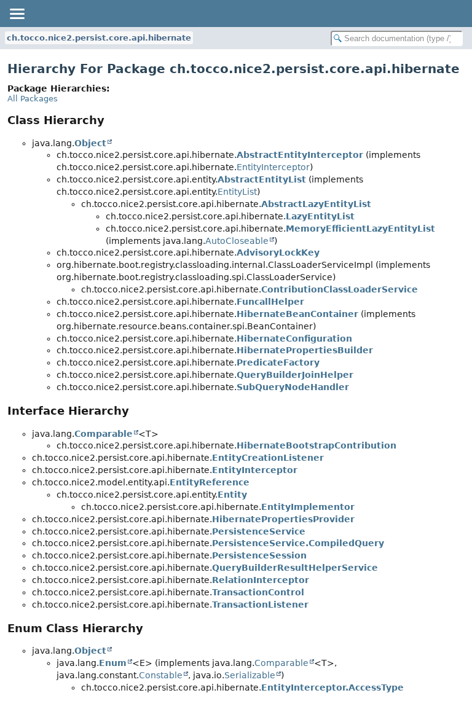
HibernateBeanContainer (297, 314)
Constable (161, 675)
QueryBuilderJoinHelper (295, 375)
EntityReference (210, 482)
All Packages (32, 98)
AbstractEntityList (262, 179)
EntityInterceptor (273, 167)
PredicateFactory (278, 362)
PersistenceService (258, 531)
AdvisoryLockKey (278, 252)
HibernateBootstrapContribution (316, 445)
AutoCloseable (237, 241)
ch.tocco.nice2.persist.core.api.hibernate (99, 37)
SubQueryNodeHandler (293, 387)
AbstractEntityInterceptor (300, 155)
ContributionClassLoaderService (339, 289)
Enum (113, 663)
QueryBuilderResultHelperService (295, 568)
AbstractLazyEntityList (316, 204)
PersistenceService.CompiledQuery (298, 543)
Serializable (249, 675)
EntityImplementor (308, 507)
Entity (232, 494)
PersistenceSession (259, 555)
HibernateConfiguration (294, 338)
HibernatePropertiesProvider (283, 519)
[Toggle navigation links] (16, 13)
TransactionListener (260, 604)
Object (90, 143)
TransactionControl (258, 592)
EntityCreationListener (268, 458)
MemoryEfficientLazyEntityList (360, 228)
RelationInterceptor (260, 580)
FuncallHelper (270, 302)
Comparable (103, 434)
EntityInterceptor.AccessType (332, 687)
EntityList (237, 192)
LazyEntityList (320, 216)
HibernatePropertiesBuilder (305, 350)
